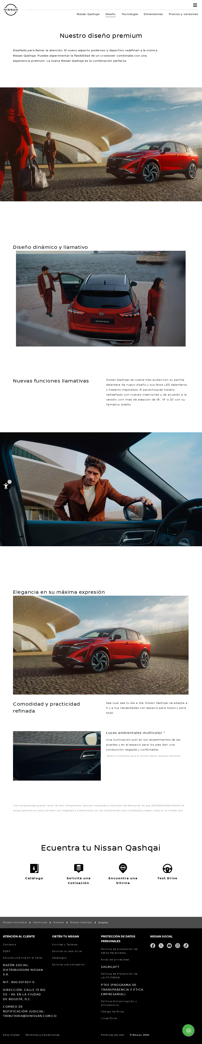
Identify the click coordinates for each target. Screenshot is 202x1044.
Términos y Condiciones (42, 1035)
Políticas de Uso (112, 1035)
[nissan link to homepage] (11, 10)
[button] (195, 5)
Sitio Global (11, 1035)
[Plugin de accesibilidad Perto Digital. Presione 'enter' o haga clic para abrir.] (6, 486)
